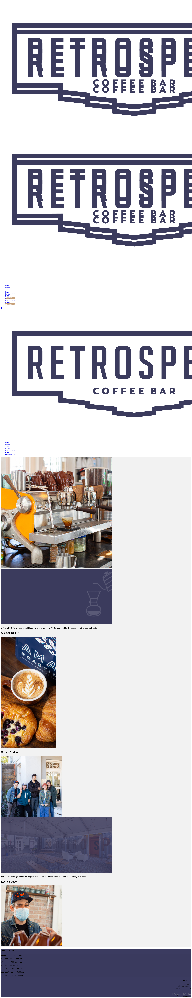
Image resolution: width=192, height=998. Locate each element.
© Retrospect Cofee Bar (181, 994)
